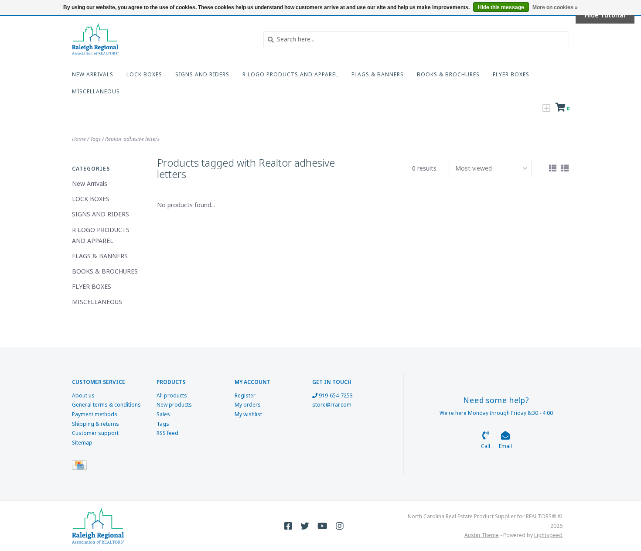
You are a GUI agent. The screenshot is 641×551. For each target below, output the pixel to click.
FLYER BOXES (511, 74)
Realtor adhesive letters (132, 139)
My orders (248, 404)
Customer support (95, 433)
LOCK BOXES (144, 74)
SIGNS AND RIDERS (202, 74)
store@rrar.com (331, 404)
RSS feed (167, 433)
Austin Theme (481, 535)
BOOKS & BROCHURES (448, 74)
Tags (95, 139)
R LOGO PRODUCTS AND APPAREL (290, 74)
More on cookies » (555, 7)
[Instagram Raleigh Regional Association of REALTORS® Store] (339, 526)
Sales (163, 414)
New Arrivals (92, 74)
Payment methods (94, 414)
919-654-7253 (335, 395)
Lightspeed (548, 535)
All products (172, 395)
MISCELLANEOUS (96, 91)
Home (79, 139)
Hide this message (501, 7)
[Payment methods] (81, 467)
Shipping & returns (95, 424)
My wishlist (248, 414)
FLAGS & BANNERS (377, 74)
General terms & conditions (106, 404)
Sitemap (82, 442)
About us (83, 395)
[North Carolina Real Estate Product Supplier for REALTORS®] (161, 39)
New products (174, 404)
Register (245, 395)
